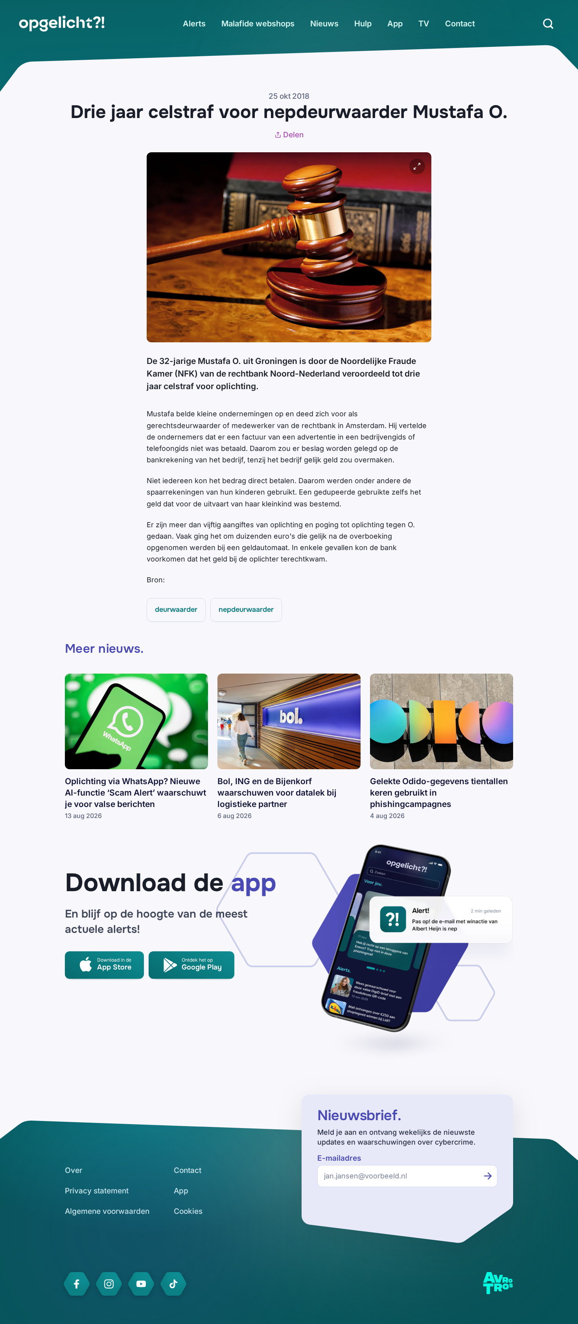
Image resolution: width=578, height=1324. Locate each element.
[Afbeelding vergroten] (417, 166)
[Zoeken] (548, 24)
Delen (293, 134)
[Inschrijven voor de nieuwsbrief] (488, 1176)
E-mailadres (339, 1158)
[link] (62, 23)
